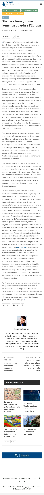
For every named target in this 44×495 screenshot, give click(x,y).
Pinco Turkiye (21, 247)
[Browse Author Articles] (22, 321)
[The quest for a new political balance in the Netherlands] (12, 421)
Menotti (6, 17)
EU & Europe (19, 14)
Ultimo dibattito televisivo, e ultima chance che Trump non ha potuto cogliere (32, 365)
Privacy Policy (24, 479)
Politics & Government (11, 10)
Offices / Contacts (10, 479)
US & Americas (8, 14)
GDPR (34, 479)
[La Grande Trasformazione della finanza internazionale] (31, 395)
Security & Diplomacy (29, 10)
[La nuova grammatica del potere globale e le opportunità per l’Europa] (12, 394)
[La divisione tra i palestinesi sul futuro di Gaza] (31, 421)
